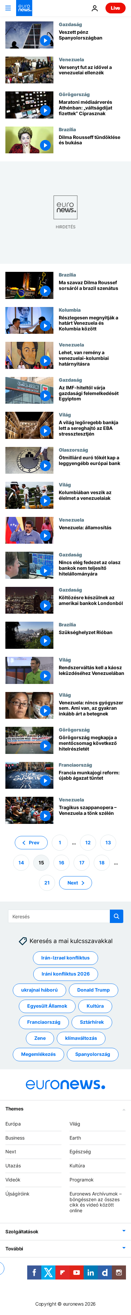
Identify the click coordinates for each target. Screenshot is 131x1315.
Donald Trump (93, 990)
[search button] (116, 916)
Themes (14, 1108)
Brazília (67, 129)
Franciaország (75, 764)
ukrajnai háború (39, 990)
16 (61, 862)
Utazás (13, 1165)
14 (21, 862)
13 (108, 842)
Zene (40, 1038)
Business (15, 1137)
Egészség (80, 1151)
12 (88, 842)
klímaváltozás (81, 1038)
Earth (75, 1137)
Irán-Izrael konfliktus (65, 957)
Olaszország (73, 449)
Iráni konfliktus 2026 (66, 974)
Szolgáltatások (21, 1231)
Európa (13, 1123)
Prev (34, 842)
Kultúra (95, 1006)
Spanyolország (92, 1054)
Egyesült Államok (47, 1006)
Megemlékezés (38, 1054)
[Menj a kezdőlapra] (24, 8)
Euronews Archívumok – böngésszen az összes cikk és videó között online (96, 1201)
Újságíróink (17, 1193)
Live (115, 8)
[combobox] (65, 916)
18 (101, 862)
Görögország (74, 94)
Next (73, 882)
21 (47, 882)
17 (81, 862)
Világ (65, 414)
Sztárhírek (92, 1022)
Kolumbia (70, 309)
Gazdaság (70, 24)
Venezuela (71, 59)
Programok (82, 1179)
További (14, 1248)
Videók (12, 1179)
